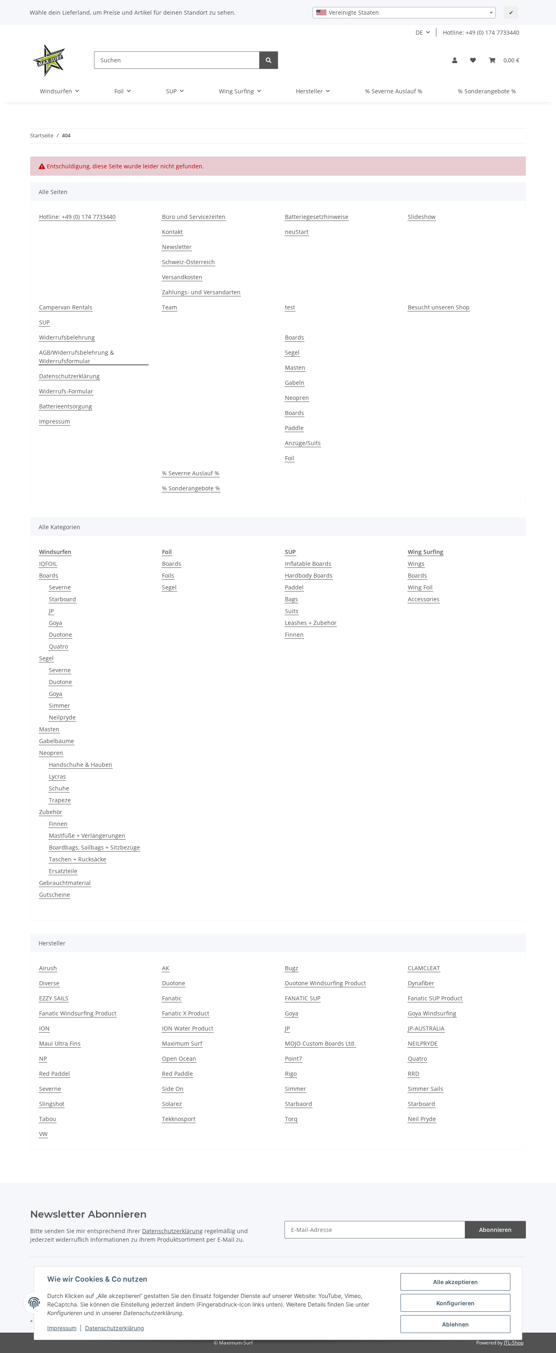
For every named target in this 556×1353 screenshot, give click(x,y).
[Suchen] (268, 60)
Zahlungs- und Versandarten (201, 292)
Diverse (49, 983)
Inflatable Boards (308, 563)
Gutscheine (54, 894)
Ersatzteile (63, 871)
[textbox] (404, 12)
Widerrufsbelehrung (67, 337)
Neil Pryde (422, 1119)
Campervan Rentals (65, 307)
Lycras (57, 776)
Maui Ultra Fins (60, 1043)
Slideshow (422, 217)
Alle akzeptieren (455, 1281)
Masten (295, 367)
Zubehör (50, 812)
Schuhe (59, 788)
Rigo (291, 1073)
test (290, 307)
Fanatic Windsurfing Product (77, 1013)
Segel (292, 352)
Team (169, 307)
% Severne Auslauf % (393, 91)
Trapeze (60, 800)
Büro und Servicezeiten (193, 217)
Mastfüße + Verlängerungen (87, 835)
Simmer (59, 705)
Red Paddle (177, 1073)
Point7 (293, 1058)
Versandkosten (182, 277)
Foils (168, 575)
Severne (60, 587)
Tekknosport (178, 1119)
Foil (289, 458)
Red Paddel (54, 1073)
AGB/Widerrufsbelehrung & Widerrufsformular (76, 357)
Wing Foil (420, 587)
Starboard (62, 599)
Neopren (297, 398)
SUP (44, 322)
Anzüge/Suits (303, 443)
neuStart (297, 232)
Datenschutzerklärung (114, 1327)
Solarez (172, 1104)
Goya (55, 623)
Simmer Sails (425, 1089)
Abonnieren (495, 1230)
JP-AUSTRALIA (426, 1028)
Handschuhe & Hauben (80, 764)
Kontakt (172, 232)
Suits (291, 611)
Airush (48, 968)
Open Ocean (179, 1058)
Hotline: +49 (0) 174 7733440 (481, 32)
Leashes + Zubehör (311, 623)
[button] (455, 60)
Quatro (58, 646)
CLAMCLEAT (424, 968)
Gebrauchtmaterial (65, 883)
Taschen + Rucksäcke (77, 859)
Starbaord (298, 1104)
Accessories (424, 599)
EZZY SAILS (53, 998)
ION (44, 1028)
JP (51, 611)
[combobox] (404, 12)
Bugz (291, 968)
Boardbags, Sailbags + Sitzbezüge (94, 847)
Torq (291, 1119)
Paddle (294, 428)
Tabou (47, 1119)
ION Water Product (187, 1028)
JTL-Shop (513, 1342)
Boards (294, 337)
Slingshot (51, 1104)
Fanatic (172, 998)
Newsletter (177, 247)
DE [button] (419, 32)
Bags (291, 599)
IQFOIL (48, 563)
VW (43, 1134)
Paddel (294, 587)
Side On (173, 1089)
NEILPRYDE (423, 1043)
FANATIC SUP (302, 998)
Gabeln (294, 382)
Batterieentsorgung (65, 406)
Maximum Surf (182, 1043)
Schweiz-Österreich (188, 262)
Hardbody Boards (309, 575)
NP (43, 1058)
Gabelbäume (56, 741)
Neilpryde (62, 717)
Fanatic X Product (185, 1013)
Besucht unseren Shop (439, 307)
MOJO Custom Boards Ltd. (320, 1043)
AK (165, 968)
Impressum (62, 1327)
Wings (416, 563)
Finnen (58, 824)
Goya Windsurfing (432, 1013)
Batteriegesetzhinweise (316, 217)
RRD (413, 1073)
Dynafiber (421, 983)
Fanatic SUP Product (435, 998)
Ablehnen (455, 1324)
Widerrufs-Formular (66, 391)
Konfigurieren (455, 1303)
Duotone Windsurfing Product (325, 983)
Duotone (60, 634)
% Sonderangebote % (487, 91)
